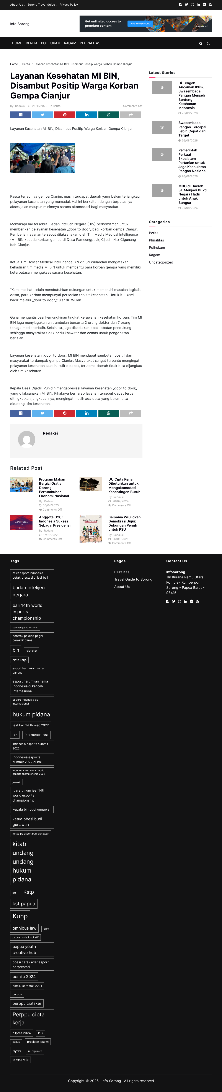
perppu (17, 994)
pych (17, 1051)
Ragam (70, 43)
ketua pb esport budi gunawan (31, 833)
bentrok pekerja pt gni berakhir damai (28, 638)
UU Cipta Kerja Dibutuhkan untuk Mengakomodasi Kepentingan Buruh (124, 485)
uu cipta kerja (21, 1059)
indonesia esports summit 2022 (30, 746)
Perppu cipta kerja (29, 1018)
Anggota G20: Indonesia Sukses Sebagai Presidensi (54, 521)
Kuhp (20, 916)
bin (16, 650)
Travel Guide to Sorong (133, 579)
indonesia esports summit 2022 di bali (27, 759)
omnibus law (24, 928)
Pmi (40, 1033)
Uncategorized (161, 262)
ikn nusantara (36, 734)
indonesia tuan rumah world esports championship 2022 (29, 772)
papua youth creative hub (24, 949)
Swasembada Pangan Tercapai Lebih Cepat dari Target (192, 129)
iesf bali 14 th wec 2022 (31, 725)
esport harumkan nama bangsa (28, 670)
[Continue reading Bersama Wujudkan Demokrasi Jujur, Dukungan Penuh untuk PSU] (91, 529)
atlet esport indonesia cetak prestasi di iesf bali (30, 575)
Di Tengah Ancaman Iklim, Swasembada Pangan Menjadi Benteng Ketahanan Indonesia (191, 95)
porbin (16, 1042)
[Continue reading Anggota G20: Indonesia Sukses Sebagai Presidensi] (21, 522)
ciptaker (31, 650)
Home (17, 43)
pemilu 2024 (24, 976)
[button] (201, 43)
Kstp (28, 892)
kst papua (24, 903)
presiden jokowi (38, 1041)
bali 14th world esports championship (27, 612)
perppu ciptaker (27, 1003)
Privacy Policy (69, 4)
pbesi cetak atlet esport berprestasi (31, 964)
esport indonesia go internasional (25, 701)
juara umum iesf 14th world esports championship (29, 795)
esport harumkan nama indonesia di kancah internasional (30, 686)
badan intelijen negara (29, 591)
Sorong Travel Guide (41, 4)
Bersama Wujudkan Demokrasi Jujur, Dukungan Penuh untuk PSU (124, 523)
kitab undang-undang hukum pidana (24, 861)
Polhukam (50, 43)
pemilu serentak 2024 (27, 985)
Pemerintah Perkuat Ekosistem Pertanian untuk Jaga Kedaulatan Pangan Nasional (192, 160)
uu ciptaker (35, 1051)
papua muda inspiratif (26, 937)
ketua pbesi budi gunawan (27, 822)
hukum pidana (31, 714)
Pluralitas (90, 43)
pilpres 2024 (22, 1033)
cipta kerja (19, 660)
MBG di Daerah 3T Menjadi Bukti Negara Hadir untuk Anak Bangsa (192, 194)
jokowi (17, 782)
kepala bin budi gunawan (32, 809)
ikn (15, 735)
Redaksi (20, 106)
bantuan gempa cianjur (25, 627)
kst (14, 892)
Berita (32, 43)
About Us (16, 4)
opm (46, 928)
